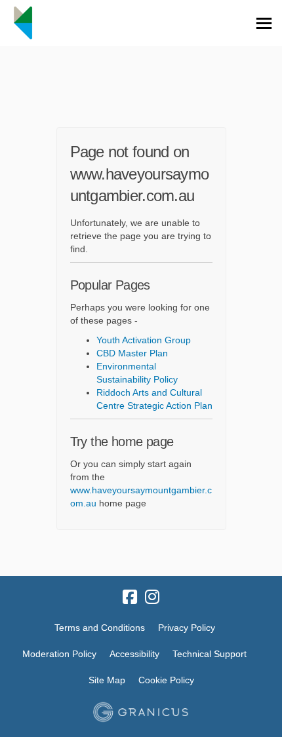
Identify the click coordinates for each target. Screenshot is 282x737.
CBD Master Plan (132, 353)
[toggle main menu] (263, 23)
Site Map (107, 680)
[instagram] (152, 597)
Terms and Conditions (99, 627)
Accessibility (134, 654)
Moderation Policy (59, 654)
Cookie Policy (166, 680)
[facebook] (130, 597)
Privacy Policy (186, 627)
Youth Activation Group (143, 340)
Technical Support (209, 654)
